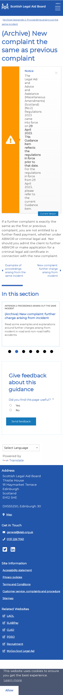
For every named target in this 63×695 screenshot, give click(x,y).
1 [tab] (9, 351)
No (18, 410)
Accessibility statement (17, 570)
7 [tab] (51, 351)
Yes (18, 405)
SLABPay (12, 623)
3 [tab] (23, 351)
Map (9, 514)
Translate (16, 460)
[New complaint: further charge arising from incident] (30, 324)
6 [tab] (44, 351)
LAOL (10, 616)
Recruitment (15, 644)
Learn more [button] (13, 680)
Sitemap (8, 598)
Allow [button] (9, 690)
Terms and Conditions (16, 584)
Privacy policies (12, 577)
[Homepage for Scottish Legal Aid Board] (24, 6)
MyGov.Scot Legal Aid (20, 651)
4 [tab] (30, 351)
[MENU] (57, 9)
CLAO (10, 630)
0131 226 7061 (15, 539)
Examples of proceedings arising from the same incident (15, 270)
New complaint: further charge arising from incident (47, 270)
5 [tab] (37, 351)
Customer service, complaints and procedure (31, 591)
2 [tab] (16, 351)
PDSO (11, 636)
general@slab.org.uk (20, 532)
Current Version (48, 213)
